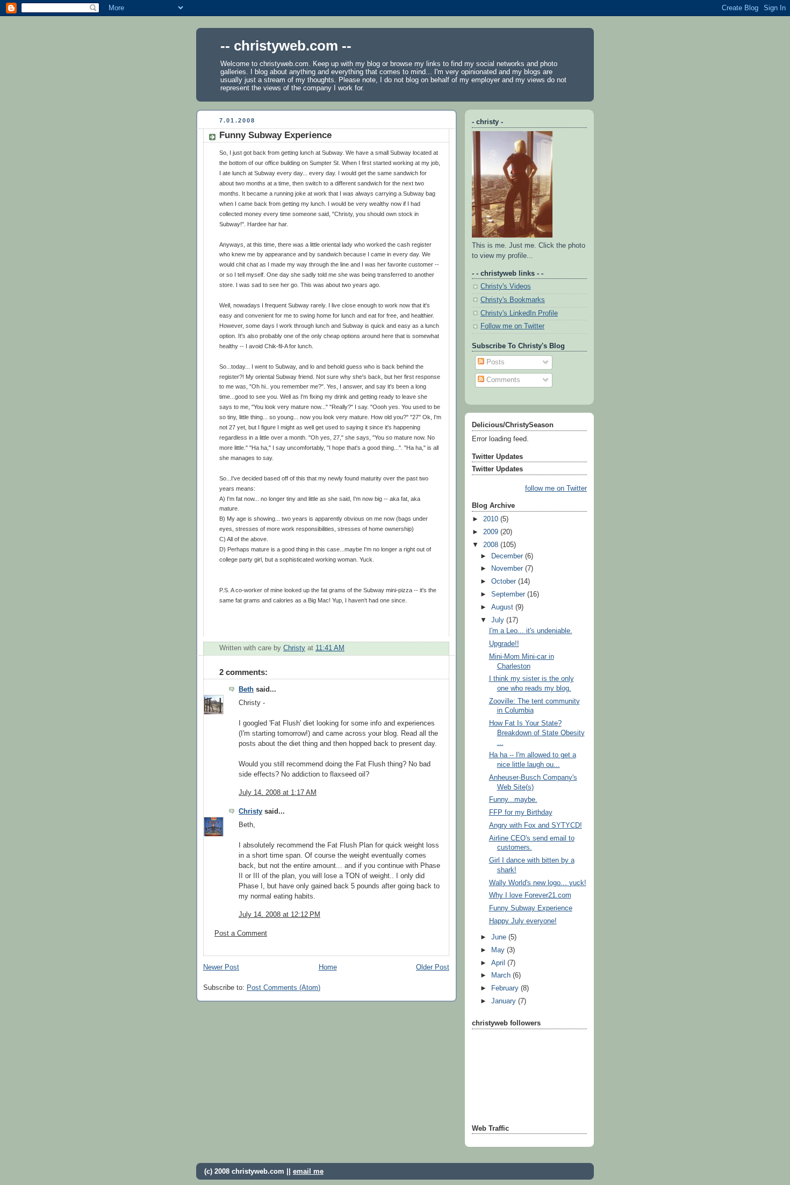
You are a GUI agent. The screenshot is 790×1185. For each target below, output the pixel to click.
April (499, 963)
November (508, 568)
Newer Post (221, 967)
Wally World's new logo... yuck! (537, 883)
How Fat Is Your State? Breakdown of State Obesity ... (537, 733)
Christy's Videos (505, 286)
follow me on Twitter (556, 488)
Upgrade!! (504, 644)
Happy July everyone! (523, 921)
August (503, 607)
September (509, 594)
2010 (491, 519)
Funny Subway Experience (530, 908)
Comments (502, 380)
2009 (491, 532)
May (499, 950)
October (504, 581)
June (499, 937)
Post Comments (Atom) (283, 988)
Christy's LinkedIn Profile (519, 313)
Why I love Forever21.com (530, 895)
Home (328, 967)
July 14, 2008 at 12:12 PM (279, 914)
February (506, 988)
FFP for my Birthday (520, 812)
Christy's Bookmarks (512, 300)
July (498, 620)
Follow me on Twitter (512, 326)
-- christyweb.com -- (285, 46)
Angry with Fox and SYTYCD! (535, 825)
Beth (246, 689)
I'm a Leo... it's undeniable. (530, 631)
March (502, 975)
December (508, 556)
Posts (494, 362)
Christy (250, 811)
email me (308, 1171)
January (504, 1001)
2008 (491, 545)
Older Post (432, 967)
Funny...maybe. (513, 799)
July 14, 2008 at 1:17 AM (278, 792)
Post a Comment (240, 933)
